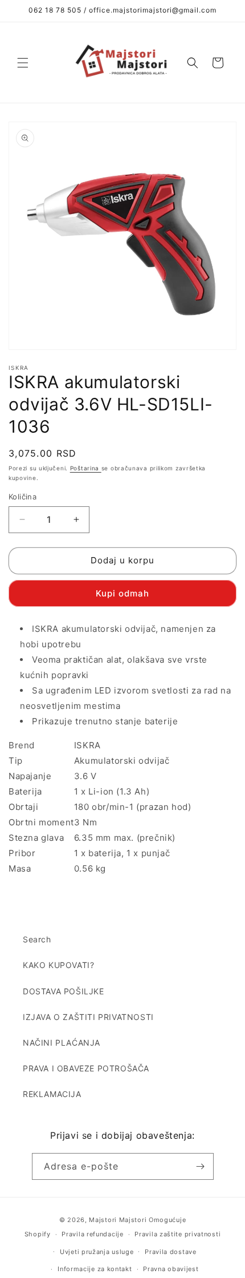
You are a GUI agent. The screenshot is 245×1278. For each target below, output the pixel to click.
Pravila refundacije (92, 1234)
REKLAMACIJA (52, 1094)
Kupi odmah (122, 593)
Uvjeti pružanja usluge (96, 1252)
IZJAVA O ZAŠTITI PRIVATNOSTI (88, 1017)
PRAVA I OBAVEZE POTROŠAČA (86, 1068)
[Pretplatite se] (200, 1166)
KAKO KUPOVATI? (58, 965)
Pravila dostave (171, 1252)
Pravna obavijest (170, 1269)
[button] (22, 62)
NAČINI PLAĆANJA (61, 1042)
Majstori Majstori (117, 1220)
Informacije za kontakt (95, 1269)
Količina (22, 496)
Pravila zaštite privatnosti (177, 1234)
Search (37, 939)
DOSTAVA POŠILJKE (63, 991)
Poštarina (85, 468)
